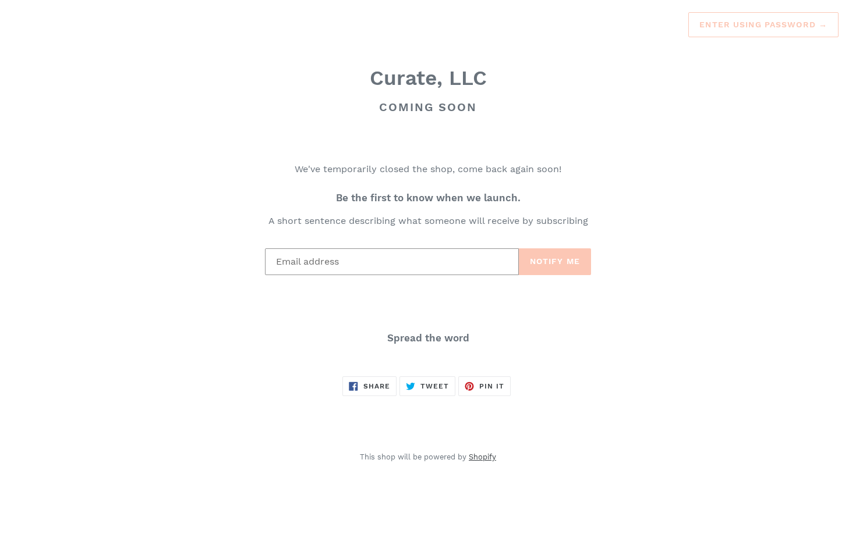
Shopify (482, 456)
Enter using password (763, 24)
